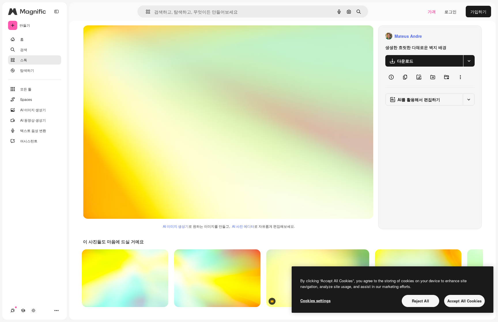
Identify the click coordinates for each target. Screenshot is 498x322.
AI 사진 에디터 (243, 226)
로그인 (450, 11)
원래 (116, 36)
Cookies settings (315, 300)
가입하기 (478, 11)
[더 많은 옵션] (460, 77)
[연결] (12, 310)
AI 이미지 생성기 (175, 226)
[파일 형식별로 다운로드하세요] (469, 61)
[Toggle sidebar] (56, 11)
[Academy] (23, 310)
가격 (432, 11)
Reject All (420, 301)
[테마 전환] (33, 310)
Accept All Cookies (464, 301)
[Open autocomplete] (146, 12)
